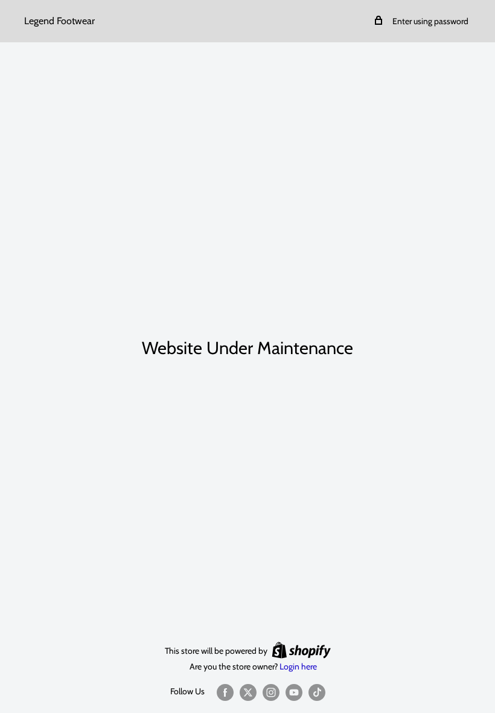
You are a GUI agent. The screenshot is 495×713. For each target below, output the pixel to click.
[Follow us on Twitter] (248, 692)
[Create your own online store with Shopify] (301, 650)
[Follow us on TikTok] (316, 692)
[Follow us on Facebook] (225, 692)
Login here (298, 666)
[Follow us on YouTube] (294, 692)
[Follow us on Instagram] (271, 692)
